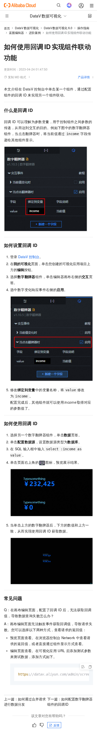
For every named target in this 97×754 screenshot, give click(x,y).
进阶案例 (35, 32)
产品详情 (84, 77)
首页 (7, 28)
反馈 (56, 725)
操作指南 (83, 28)
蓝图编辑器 (16, 32)
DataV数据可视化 (27, 28)
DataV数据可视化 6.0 (58, 28)
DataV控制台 (28, 256)
